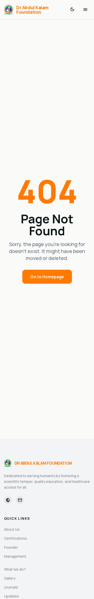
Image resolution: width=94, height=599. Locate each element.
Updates (11, 596)
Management (15, 556)
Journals (11, 587)
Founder (11, 547)
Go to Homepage (47, 276)
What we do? (15, 569)
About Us (12, 529)
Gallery (9, 578)
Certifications (15, 538)
